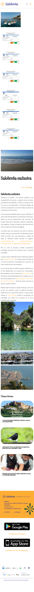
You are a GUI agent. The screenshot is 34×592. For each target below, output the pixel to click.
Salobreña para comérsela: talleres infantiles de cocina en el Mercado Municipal (16, 474)
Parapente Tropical (9, 259)
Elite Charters (10, 281)
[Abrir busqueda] (27, 4)
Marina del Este (26, 273)
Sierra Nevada (12, 295)
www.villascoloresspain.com (22, 243)
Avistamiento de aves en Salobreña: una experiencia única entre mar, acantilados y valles (15, 447)
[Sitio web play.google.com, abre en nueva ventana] (17, 526)
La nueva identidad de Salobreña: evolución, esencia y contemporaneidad (16, 421)
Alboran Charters (20, 278)
